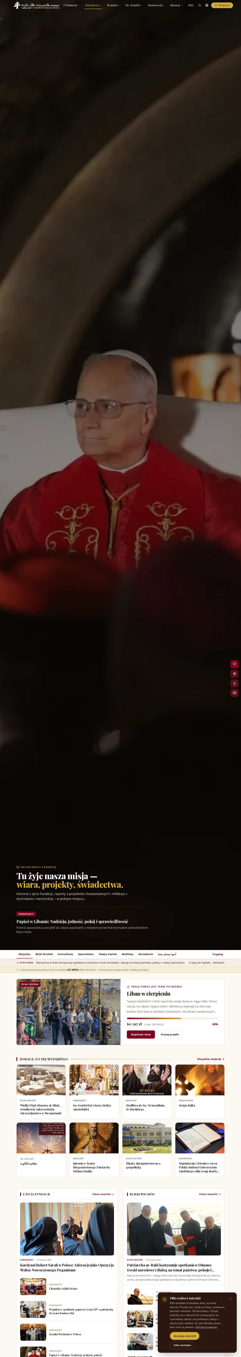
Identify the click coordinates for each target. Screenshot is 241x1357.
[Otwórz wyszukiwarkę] (199, 5)
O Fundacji (70, 5)
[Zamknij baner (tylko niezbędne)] (230, 1299)
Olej (190, 5)
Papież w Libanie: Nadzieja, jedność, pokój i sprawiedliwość (72, 921)
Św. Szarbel (133, 5)
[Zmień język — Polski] (207, 5)
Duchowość (155, 5)
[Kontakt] (234, 693)
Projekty (112, 5)
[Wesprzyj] (234, 664)
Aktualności (92, 5)
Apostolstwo (86, 954)
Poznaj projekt (170, 1034)
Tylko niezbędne (182, 1345)
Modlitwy (127, 954)
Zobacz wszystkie (101, 1194)
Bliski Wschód (44, 954)
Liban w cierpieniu (148, 993)
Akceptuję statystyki (184, 1336)
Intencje (175, 5)
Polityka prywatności (206, 1327)
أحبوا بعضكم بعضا (167, 954)
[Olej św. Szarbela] (234, 683)
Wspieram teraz (141, 1034)
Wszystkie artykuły (209, 1059)
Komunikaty (65, 954)
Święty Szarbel (108, 954)
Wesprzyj (224, 5)
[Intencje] (234, 674)
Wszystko (25, 954)
